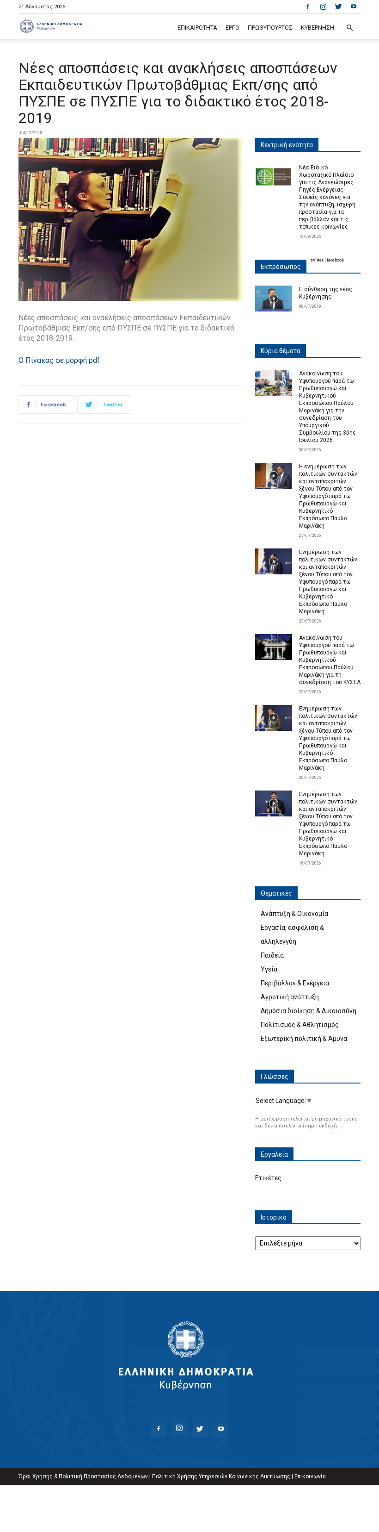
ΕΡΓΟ (232, 27)
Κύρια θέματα (280, 351)
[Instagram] (323, 6)
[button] (349, 28)
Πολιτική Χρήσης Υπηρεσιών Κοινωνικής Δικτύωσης (221, 1476)
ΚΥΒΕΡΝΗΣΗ (317, 27)
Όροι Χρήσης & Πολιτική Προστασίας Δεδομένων (83, 1476)
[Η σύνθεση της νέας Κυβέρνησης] (273, 298)
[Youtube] (354, 6)
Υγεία (269, 969)
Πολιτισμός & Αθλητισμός (300, 1024)
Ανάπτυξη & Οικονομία (294, 913)
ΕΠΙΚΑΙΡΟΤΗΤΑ (197, 27)
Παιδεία (272, 955)
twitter (317, 260)
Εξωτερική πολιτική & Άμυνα (304, 1038)
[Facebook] (308, 6)
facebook (335, 260)
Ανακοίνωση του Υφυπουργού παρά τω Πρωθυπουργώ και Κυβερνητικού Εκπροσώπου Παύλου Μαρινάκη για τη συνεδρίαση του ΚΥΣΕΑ (330, 660)
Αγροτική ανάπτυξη (290, 997)
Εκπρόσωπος (281, 266)
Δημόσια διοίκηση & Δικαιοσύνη (308, 1011)
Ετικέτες (268, 1178)
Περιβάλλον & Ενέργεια (295, 983)
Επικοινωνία (310, 1476)
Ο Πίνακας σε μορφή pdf (59, 360)
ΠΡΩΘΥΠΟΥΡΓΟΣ (270, 27)
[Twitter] (338, 6)
